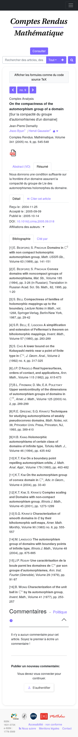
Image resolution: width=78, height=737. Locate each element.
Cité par (42, 238)
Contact (67, 728)
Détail (16, 198)
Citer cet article (40, 198)
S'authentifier (41, 687)
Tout (51, 60)
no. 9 (23, 90)
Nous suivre (28, 728)
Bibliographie (21, 238)
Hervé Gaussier (39, 131)
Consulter (39, 51)
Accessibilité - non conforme (45, 724)
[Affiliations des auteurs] (55, 131)
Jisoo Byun (16, 131)
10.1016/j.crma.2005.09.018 (35, 221)
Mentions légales (49, 728)
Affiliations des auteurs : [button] (25, 227)
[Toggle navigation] (71, 5)
